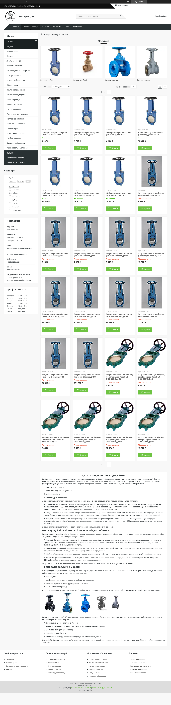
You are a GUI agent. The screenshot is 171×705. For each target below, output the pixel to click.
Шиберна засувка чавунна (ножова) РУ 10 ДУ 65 (86, 133)
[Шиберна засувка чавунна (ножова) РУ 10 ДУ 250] (88, 172)
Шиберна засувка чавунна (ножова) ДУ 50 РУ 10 (54, 133)
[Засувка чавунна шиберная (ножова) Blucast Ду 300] (120, 293)
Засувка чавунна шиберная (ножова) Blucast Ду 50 (151, 194)
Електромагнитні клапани (140, 666)
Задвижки (10, 659)
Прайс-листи (77, 27)
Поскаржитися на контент (81, 688)
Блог (67, 27)
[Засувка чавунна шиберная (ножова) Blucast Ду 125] (152, 293)
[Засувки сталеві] (152, 62)
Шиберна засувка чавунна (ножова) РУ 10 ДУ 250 (86, 194)
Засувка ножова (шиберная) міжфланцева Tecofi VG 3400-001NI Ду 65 (151, 376)
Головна (15, 27)
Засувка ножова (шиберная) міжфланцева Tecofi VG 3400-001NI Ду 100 (87, 439)
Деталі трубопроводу (16, 80)
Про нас (45, 27)
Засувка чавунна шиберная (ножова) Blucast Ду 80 (87, 254)
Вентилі (10, 56)
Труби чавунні (13, 128)
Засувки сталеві (143, 80)
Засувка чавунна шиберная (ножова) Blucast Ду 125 (151, 315)
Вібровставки (12, 85)
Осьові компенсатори (56, 659)
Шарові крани (12, 662)
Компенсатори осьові (16, 90)
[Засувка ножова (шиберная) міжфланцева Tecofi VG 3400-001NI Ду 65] (152, 353)
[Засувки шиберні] (55, 62)
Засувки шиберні (47, 80)
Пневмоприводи (13, 99)
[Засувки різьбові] (88, 62)
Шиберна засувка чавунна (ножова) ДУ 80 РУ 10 (118, 133)
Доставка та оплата (15, 158)
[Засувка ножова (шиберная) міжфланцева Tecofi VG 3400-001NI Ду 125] (120, 416)
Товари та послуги (31, 27)
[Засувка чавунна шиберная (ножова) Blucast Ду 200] (55, 293)
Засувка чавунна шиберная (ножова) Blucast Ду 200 (55, 315)
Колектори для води (97, 666)
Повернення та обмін (16, 163)
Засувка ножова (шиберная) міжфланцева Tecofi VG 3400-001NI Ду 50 (119, 376)
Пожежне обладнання (16, 133)
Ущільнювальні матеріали (18, 148)
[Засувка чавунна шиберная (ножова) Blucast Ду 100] (120, 232)
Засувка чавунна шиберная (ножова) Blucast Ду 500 (87, 375)
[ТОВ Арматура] (10, 16)
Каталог (10, 41)
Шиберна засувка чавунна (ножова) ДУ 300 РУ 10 (118, 194)
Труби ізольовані (14, 138)
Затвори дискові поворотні (18, 70)
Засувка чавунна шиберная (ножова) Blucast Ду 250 (87, 315)
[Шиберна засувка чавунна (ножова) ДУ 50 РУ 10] (55, 111)
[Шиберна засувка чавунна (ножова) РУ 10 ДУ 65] (88, 111)
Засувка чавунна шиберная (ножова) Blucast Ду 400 (55, 375)
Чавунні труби (95, 673)
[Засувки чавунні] (120, 62)
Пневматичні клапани (16, 123)
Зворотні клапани (14, 66)
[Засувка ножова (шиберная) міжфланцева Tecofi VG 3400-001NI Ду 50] (120, 353)
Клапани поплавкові (138, 669)
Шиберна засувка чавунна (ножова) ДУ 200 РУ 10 (54, 194)
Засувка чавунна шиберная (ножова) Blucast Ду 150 (151, 254)
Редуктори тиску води (98, 659)
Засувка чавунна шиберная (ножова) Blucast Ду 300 (119, 315)
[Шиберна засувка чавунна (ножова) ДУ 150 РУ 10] (152, 111)
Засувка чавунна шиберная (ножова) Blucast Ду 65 (55, 254)
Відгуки (10, 153)
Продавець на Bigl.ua (85, 685)
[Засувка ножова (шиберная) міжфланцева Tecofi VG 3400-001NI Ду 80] (55, 416)
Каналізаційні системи (16, 143)
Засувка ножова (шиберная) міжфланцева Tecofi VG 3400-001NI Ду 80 (55, 439)
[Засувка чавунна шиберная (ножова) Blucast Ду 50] (152, 172)
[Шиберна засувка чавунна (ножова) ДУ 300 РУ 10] (120, 172)
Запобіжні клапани (14, 104)
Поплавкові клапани (15, 119)
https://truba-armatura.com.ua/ (19, 249)
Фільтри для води (14, 75)
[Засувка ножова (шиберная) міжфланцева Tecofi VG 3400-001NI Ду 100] (88, 416)
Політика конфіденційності (102, 688)
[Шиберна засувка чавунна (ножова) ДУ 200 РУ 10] (55, 172)
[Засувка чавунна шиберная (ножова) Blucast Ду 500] (88, 353)
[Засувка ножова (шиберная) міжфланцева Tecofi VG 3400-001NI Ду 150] (152, 416)
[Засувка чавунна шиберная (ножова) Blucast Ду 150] (152, 232)
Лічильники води (14, 61)
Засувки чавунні (111, 80)
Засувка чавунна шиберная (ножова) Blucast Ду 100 (119, 254)
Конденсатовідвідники (16, 95)
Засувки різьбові (80, 80)
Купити (50, 148)
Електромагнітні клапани (17, 114)
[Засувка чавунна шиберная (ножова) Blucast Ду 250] (88, 293)
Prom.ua (98, 683)
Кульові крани (13, 51)
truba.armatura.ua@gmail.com (18, 254)
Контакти (57, 27)
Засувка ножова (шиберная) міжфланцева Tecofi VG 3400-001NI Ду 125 (119, 439)
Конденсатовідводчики (98, 662)
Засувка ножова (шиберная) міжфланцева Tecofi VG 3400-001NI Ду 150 (151, 439)
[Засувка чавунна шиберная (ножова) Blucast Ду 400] (55, 353)
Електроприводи (14, 109)
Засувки (10, 46)
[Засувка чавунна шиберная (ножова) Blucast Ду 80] (88, 232)
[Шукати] (120, 16)
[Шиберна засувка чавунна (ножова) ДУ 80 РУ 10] (120, 111)
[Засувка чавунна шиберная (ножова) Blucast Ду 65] (55, 232)
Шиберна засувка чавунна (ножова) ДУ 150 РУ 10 (150, 133)
